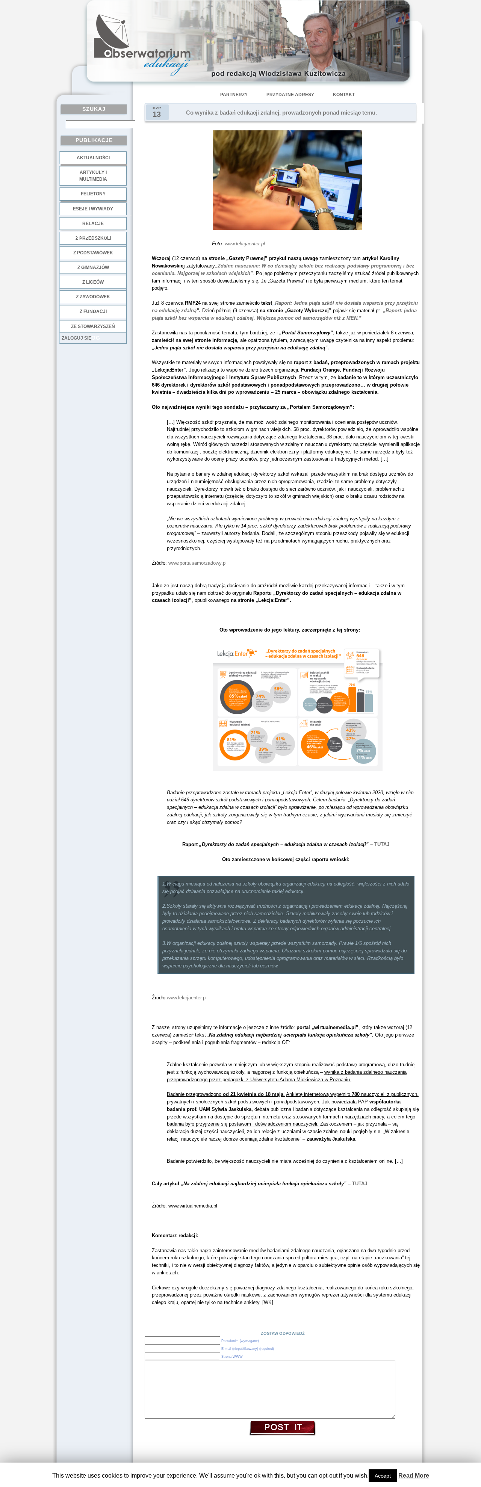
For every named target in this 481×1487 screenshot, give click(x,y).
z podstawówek (93, 252)
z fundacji (93, 311)
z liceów (93, 282)
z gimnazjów (93, 267)
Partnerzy (234, 94)
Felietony (93, 193)
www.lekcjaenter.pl (245, 243)
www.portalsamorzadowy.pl (197, 563)
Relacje (93, 223)
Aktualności (93, 157)
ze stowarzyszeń (93, 326)
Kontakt (344, 94)
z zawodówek (93, 296)
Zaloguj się (76, 338)
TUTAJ (381, 844)
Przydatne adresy (290, 94)
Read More (413, 1475)
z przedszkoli (93, 238)
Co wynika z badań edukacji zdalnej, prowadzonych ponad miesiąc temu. (281, 113)
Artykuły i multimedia (93, 176)
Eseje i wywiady (93, 209)
